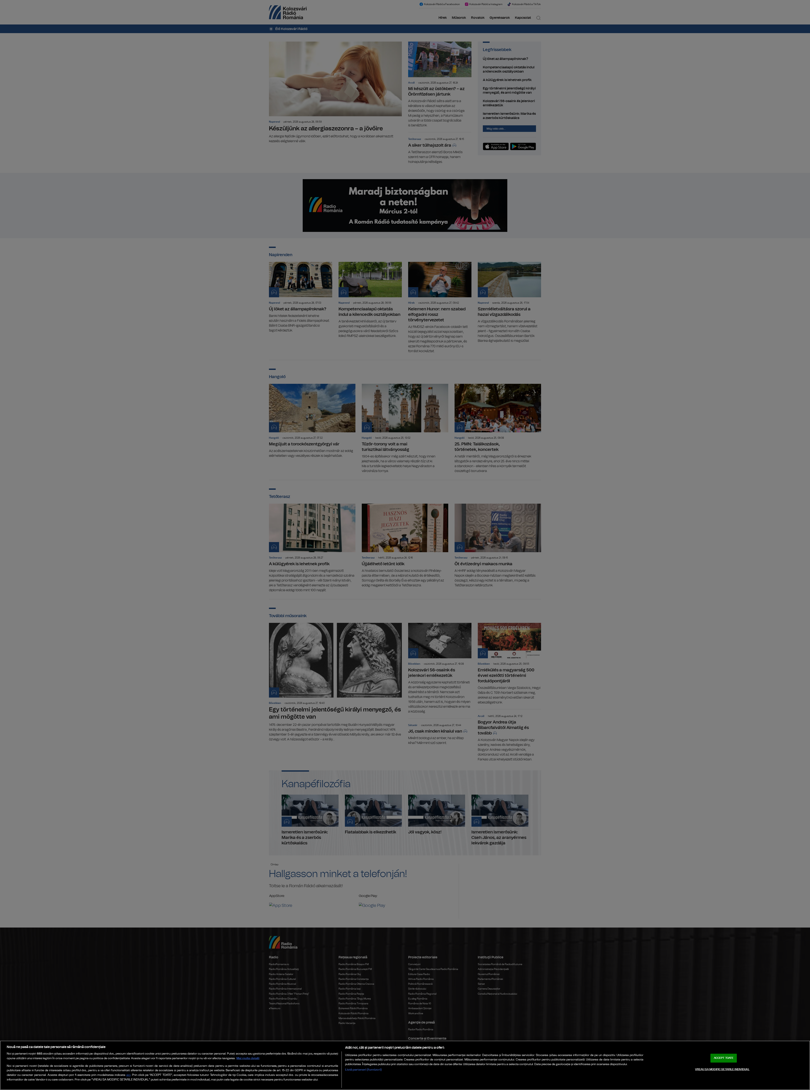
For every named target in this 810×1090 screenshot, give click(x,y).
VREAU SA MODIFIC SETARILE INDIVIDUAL (722, 1069)
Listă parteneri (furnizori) (363, 1069)
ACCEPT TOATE (724, 1058)
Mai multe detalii (247, 1058)
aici (128, 1075)
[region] (405, 1065)
